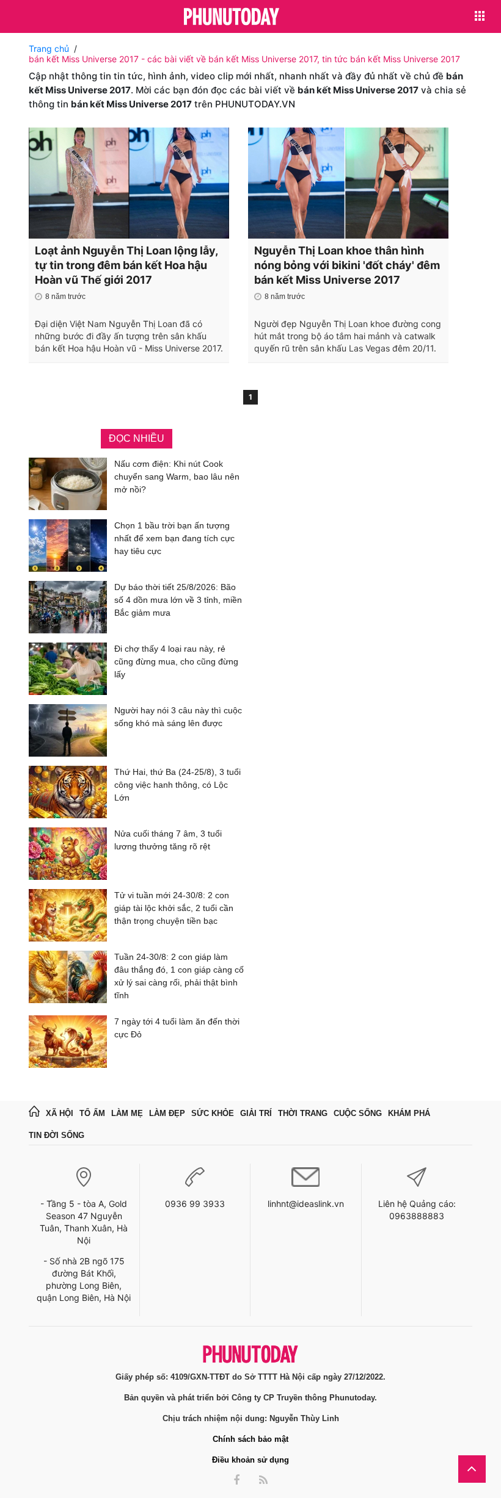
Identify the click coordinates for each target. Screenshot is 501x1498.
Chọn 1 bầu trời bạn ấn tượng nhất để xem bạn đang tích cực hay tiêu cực (174, 538)
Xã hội (59, 1113)
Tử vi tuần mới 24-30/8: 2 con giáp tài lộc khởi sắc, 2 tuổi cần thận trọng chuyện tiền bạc (173, 908)
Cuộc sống (358, 1113)
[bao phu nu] (231, 17)
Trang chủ (49, 48)
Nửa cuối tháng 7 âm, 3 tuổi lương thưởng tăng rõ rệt (168, 840)
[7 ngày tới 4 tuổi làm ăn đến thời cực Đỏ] (68, 1041)
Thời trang (302, 1113)
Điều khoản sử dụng (250, 1459)
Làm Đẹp (167, 1113)
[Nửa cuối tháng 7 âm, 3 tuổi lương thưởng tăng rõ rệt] (68, 853)
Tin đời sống (56, 1135)
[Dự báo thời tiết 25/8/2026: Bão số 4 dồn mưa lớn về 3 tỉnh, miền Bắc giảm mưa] (68, 607)
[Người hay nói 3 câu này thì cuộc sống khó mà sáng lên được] (68, 730)
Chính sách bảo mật (250, 1439)
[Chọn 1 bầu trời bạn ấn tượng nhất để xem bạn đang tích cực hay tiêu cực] (68, 545)
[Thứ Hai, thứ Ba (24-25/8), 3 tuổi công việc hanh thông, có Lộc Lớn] (68, 792)
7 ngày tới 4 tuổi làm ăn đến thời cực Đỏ (177, 1028)
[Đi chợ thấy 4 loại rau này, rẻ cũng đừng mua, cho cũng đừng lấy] (68, 669)
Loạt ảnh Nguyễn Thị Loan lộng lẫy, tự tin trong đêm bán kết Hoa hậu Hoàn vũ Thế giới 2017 (126, 265)
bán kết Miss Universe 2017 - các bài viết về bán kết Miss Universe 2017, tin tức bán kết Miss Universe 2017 (244, 59)
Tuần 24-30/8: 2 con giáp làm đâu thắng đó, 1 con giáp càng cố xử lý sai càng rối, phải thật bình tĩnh (179, 976)
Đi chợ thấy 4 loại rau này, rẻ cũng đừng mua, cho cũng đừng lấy (176, 661)
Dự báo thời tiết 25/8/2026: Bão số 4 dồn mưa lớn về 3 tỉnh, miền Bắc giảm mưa (178, 600)
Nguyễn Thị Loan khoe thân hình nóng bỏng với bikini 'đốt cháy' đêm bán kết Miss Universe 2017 (347, 265)
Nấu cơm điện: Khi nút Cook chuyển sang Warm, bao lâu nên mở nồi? (177, 476)
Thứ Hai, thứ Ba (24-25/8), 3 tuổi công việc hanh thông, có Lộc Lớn (177, 784)
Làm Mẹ (127, 1113)
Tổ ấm (92, 1113)
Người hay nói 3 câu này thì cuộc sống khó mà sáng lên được (178, 716)
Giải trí (256, 1113)
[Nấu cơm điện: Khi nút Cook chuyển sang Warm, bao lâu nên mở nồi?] (68, 484)
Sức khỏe (212, 1113)
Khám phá (409, 1113)
